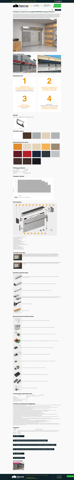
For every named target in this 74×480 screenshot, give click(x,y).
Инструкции (18, 453)
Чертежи (17, 436)
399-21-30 (36, 6)
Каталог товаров (18, 1)
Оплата (31, 1)
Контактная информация (45, 475)
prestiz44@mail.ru (45, 6)
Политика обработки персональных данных (31, 478)
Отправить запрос (58, 6)
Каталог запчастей (19, 457)
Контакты (34, 1)
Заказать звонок (58, 4)
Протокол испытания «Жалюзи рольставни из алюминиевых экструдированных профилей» (34, 449)
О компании (23, 1)
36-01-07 (36, 5)
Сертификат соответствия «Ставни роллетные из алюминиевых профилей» (31, 440)
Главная (13, 1)
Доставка (27, 1)
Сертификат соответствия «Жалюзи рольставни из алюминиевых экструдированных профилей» (35, 444)
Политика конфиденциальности (30, 477)
